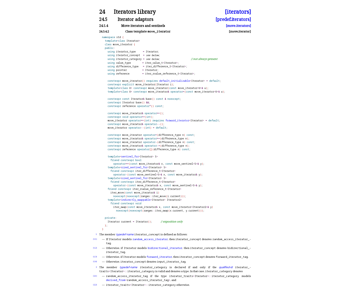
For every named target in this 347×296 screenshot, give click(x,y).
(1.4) (95, 261)
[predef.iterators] (233, 19)
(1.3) (95, 256)
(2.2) (95, 284)
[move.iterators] (238, 25)
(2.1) (95, 276)
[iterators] (238, 11)
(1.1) (95, 239)
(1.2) (95, 248)
